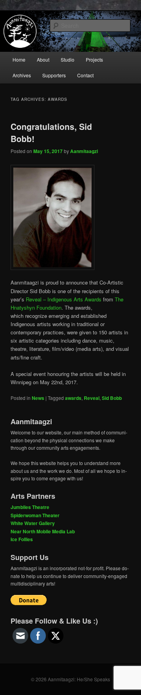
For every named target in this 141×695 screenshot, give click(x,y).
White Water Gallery (33, 523)
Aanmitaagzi (84, 151)
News (38, 397)
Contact (85, 75)
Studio (67, 59)
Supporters (54, 75)
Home (19, 59)
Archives (22, 75)
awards (73, 397)
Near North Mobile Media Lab (43, 531)
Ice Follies (22, 539)
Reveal (91, 397)
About (43, 59)
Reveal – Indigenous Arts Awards (63, 299)
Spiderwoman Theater (35, 515)
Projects (94, 59)
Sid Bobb (112, 397)
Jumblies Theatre (30, 507)
